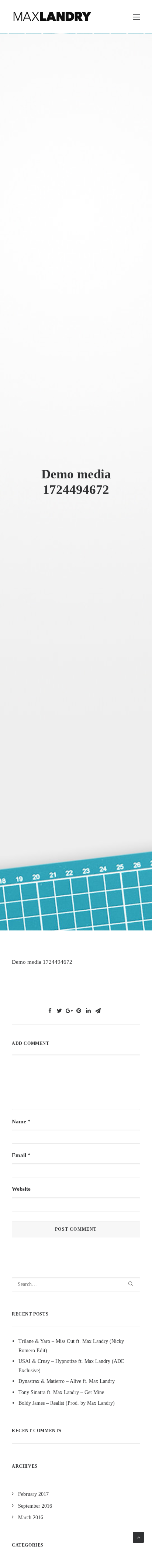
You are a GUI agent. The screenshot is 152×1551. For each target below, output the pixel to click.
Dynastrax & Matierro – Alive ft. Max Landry (66, 1381)
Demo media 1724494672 (42, 962)
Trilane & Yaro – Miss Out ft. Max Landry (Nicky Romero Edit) (71, 1345)
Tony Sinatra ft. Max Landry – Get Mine (61, 1392)
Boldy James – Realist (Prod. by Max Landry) (66, 1403)
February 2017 (33, 1494)
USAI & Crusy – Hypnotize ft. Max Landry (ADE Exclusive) (71, 1365)
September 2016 (35, 1506)
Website (21, 1189)
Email (21, 1155)
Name (21, 1121)
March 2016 (30, 1517)
